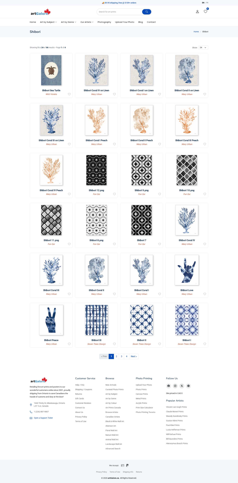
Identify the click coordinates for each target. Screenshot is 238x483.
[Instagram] (175, 386)
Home (33, 22)
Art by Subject (111, 394)
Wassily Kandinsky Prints (176, 416)
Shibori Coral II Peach (141, 140)
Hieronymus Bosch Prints (177, 443)
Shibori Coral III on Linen (51, 140)
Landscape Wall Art (114, 444)
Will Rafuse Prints (173, 434)
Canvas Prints (142, 394)
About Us (79, 412)
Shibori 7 (141, 240)
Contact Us (80, 408)
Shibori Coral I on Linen (142, 90)
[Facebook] (168, 386)
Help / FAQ (79, 385)
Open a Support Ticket (43, 418)
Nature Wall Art (112, 435)
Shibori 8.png (96, 240)
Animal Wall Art (112, 439)
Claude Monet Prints (174, 411)
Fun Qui (96, 194)
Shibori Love (186, 290)
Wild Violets (51, 94)
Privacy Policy (81, 417)
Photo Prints (141, 389)
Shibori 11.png (51, 240)
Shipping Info (128, 472)
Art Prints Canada (113, 408)
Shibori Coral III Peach (186, 140)
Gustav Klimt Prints (174, 421)
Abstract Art (111, 426)
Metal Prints (141, 398)
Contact (151, 22)
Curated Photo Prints (115, 389)
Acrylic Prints (141, 403)
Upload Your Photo (124, 22)
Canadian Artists (113, 417)
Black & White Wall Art (115, 421)
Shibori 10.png (186, 190)
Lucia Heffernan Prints (175, 430)
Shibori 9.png (142, 190)
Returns (78, 394)
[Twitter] (181, 386)
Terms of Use (80, 421)
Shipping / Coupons (83, 389)
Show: (195, 48)
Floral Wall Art (111, 430)
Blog (140, 22)
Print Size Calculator (144, 408)
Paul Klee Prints (172, 425)
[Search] (146, 11)
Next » (134, 356)
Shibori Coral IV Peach (51, 190)
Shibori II (141, 340)
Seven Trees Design (96, 344)
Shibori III (96, 340)
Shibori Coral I (141, 290)
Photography (104, 22)
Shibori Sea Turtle (51, 90)
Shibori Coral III (51, 290)
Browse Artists (112, 412)
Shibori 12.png (96, 190)
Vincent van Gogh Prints (176, 407)
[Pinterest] (188, 386)
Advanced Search (113, 449)
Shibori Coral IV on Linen (96, 90)
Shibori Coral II (96, 290)
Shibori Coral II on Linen (187, 90)
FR (207, 3)
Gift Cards (79, 398)
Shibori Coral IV (187, 240)
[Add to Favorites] (69, 94)
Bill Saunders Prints (174, 439)
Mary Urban (96, 94)
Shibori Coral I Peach (96, 140)
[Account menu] (197, 12)
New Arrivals (111, 385)
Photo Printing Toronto (145, 412)
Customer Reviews (83, 403)
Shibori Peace (51, 340)
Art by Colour (111, 403)
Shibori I (186, 340)
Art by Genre (111, 398)
